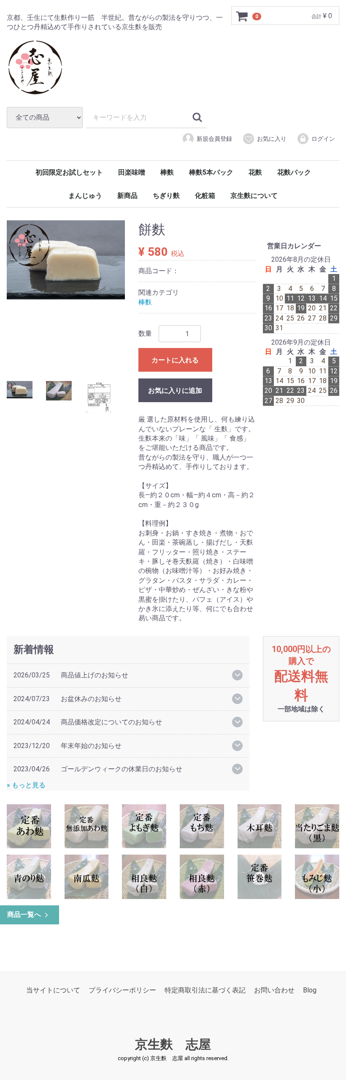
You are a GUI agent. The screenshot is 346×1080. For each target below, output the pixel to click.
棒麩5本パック (211, 172)
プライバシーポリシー (122, 990)
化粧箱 (205, 196)
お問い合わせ (274, 990)
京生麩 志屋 (173, 1044)
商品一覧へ (24, 914)
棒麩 (167, 172)
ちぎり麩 (166, 196)
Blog (309, 990)
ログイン (323, 138)
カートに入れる (175, 360)
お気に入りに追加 (175, 390)
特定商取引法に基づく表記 (205, 990)
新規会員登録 (214, 138)
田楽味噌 (131, 172)
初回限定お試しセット (69, 172)
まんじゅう (85, 196)
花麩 (255, 172)
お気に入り (272, 138)
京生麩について (254, 196)
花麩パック (294, 172)
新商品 (127, 196)
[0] (242, 16)
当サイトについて (53, 990)
